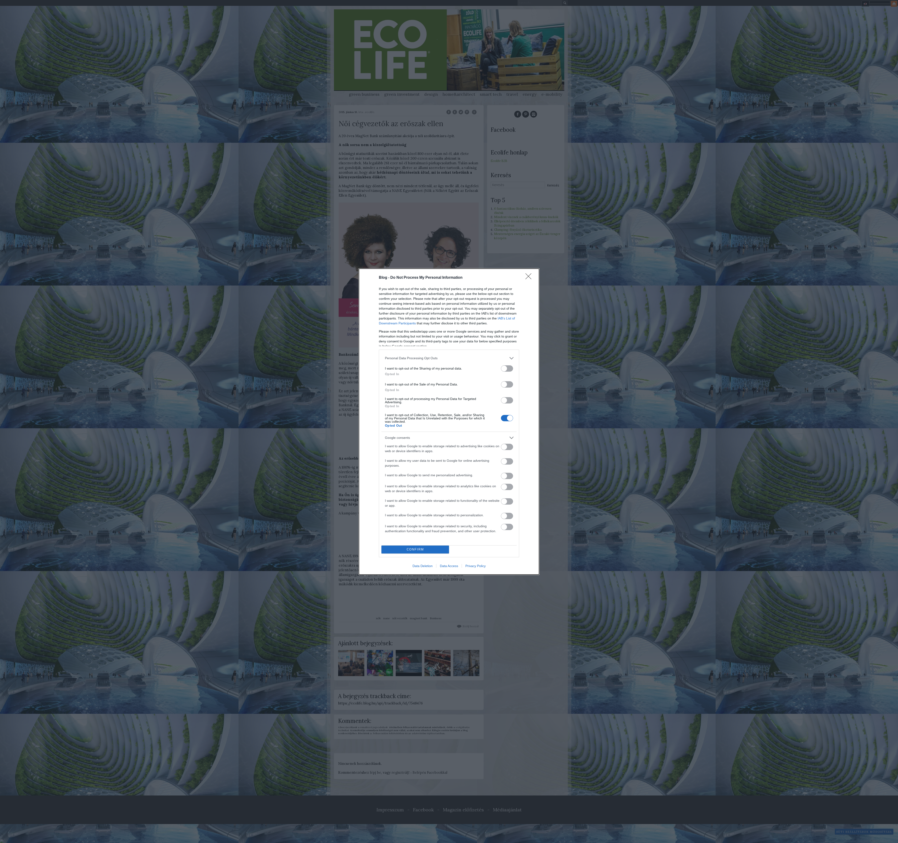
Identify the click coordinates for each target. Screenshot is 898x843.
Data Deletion (423, 566)
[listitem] (449, 358)
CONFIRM (415, 549)
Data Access (449, 566)
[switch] (507, 368)
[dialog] (449, 422)
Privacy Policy (475, 566)
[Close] (529, 277)
